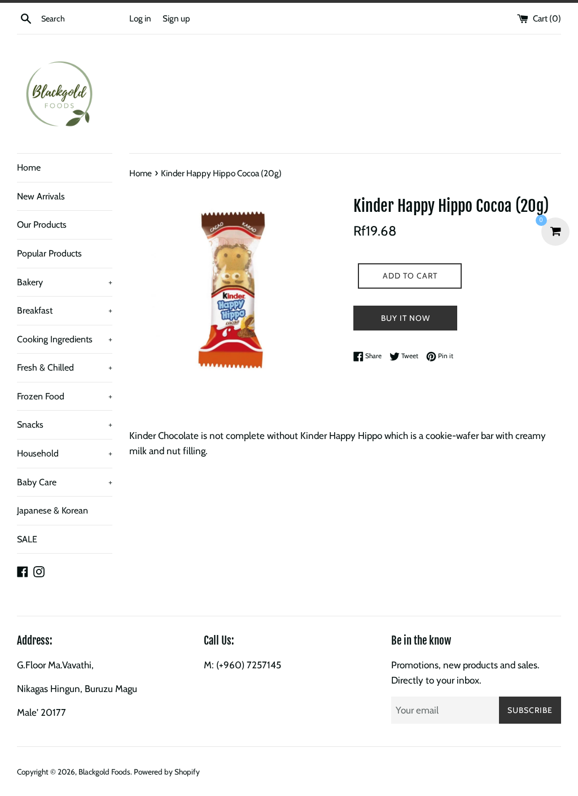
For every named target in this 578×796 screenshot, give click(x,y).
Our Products (42, 224)
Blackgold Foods (104, 771)
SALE (27, 539)
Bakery (64, 282)
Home (29, 167)
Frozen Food (64, 396)
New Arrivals (41, 196)
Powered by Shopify (167, 771)
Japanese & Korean (52, 510)
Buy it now (405, 318)
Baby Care (64, 482)
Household (64, 453)
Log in (140, 18)
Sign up (176, 18)
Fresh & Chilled (64, 367)
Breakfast (64, 310)
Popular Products (49, 253)
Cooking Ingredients (64, 339)
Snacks (64, 424)
